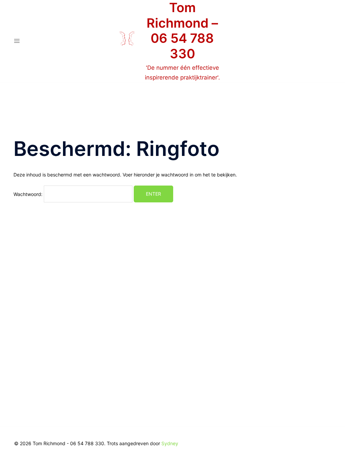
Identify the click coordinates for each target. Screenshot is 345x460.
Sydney (169, 443)
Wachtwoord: (28, 194)
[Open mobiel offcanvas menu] (17, 41)
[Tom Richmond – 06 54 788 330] (127, 41)
